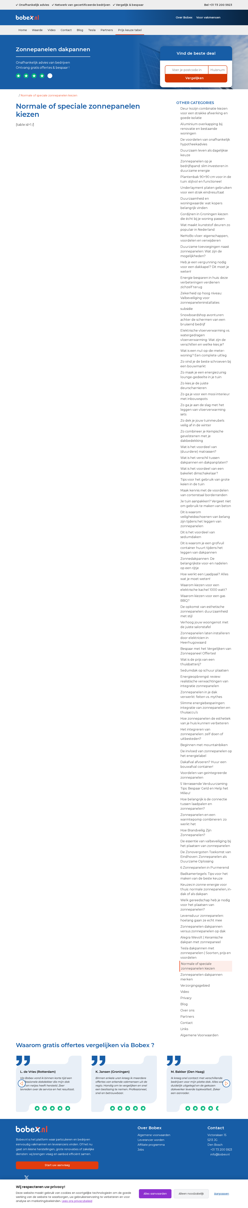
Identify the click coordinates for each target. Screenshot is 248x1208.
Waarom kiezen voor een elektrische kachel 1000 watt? (203, 587)
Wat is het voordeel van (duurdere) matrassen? (198, 449)
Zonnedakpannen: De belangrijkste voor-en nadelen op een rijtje (203, 563)
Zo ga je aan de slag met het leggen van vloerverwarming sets (203, 409)
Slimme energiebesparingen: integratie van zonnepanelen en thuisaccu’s (205, 707)
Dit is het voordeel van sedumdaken (197, 534)
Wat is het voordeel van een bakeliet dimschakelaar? (202, 471)
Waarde (37, 30)
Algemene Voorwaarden (199, 1035)
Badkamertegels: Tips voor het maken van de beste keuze (204, 876)
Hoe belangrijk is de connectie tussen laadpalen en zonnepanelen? (203, 803)
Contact (66, 30)
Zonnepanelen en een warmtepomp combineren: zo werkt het (203, 819)
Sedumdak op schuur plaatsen (204, 670)
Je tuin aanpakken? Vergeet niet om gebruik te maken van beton (205, 503)
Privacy (186, 998)
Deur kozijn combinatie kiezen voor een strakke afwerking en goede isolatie (204, 113)
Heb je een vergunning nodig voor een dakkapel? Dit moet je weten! (204, 266)
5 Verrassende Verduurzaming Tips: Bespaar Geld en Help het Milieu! (204, 788)
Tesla (92, 30)
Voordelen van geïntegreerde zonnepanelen (203, 775)
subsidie (186, 309)
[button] (22, 1083)
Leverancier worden (151, 1140)
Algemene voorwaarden (154, 1135)
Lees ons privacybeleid (77, 1201)
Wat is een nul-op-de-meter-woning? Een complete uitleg (203, 353)
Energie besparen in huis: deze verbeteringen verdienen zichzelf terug (204, 282)
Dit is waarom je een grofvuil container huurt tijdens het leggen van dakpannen (202, 547)
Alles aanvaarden (155, 1194)
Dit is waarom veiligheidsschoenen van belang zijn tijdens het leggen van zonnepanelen (205, 519)
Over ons (187, 1010)
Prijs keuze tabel (130, 30)
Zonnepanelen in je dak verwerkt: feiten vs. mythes (201, 694)
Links (184, 1029)
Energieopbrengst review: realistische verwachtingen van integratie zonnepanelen (204, 681)
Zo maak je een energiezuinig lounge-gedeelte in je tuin (203, 375)
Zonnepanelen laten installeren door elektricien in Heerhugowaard (205, 637)
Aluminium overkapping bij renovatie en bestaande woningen (201, 128)
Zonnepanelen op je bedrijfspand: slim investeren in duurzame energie (204, 165)
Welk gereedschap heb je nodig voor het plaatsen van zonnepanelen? (205, 904)
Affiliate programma (151, 1144)
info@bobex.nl (220, 1154)
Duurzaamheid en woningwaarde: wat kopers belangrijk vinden (201, 203)
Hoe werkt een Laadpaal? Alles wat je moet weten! (204, 576)
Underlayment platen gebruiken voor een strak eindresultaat (206, 190)
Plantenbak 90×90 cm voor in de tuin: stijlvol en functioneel (205, 179)
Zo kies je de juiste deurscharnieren (194, 385)
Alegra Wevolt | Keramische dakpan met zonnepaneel (201, 940)
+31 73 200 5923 (221, 1149)
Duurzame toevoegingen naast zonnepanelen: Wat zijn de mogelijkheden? (204, 251)
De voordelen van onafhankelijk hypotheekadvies (205, 142)
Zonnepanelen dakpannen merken (201, 977)
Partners (107, 30)
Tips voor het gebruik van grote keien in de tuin (205, 482)
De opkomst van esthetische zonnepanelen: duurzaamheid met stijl (204, 611)
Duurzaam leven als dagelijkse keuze (204, 153)
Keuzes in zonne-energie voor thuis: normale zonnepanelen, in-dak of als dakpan (206, 889)
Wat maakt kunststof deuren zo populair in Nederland (205, 227)
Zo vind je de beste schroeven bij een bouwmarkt (205, 364)
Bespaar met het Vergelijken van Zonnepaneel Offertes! (205, 651)
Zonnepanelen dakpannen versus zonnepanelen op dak (203, 929)
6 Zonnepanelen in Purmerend (204, 867)
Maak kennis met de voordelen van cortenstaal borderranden (204, 493)
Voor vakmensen (208, 17)
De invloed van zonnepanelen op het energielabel (206, 753)
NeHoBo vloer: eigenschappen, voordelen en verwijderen (204, 238)
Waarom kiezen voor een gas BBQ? (202, 598)
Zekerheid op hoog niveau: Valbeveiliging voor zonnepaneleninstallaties (201, 297)
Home (22, 30)
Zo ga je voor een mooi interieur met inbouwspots (205, 396)
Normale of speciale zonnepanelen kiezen (198, 966)
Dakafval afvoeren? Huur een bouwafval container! (203, 764)
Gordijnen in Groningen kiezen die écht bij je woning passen (204, 216)
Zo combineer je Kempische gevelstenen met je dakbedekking (201, 436)
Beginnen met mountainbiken (204, 745)
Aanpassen (221, 1194)
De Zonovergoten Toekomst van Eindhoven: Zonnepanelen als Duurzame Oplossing (205, 856)
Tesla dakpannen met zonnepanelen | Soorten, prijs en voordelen (205, 952)
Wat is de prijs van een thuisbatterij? (197, 662)
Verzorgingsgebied (195, 985)
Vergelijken (194, 78)
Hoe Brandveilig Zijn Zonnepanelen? (195, 832)
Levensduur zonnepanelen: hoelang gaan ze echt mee (202, 918)
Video (52, 30)
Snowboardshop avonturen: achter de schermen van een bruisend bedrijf (202, 319)
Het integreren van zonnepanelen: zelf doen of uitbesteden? (201, 734)
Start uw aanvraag (57, 1165)
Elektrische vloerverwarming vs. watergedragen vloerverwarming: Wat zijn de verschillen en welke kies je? (205, 337)
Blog (80, 30)
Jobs (141, 1149)
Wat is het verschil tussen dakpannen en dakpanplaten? (204, 460)
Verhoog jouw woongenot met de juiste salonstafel (204, 624)
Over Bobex (184, 17)
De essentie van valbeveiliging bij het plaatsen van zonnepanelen (205, 843)
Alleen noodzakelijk (191, 1194)
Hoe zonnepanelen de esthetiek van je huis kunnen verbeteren (205, 721)
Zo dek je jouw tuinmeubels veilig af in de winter (202, 423)
